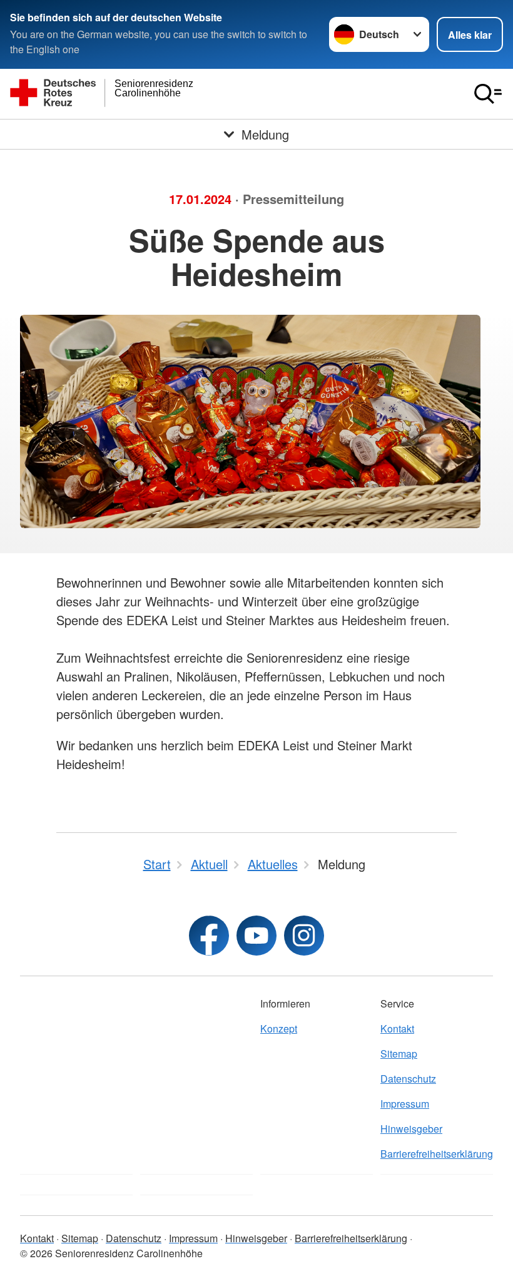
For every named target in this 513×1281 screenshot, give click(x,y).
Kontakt (397, 1028)
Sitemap (398, 1053)
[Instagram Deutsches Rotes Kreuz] (304, 936)
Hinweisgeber (411, 1128)
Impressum (404, 1103)
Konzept (278, 1028)
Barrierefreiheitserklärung (436, 1153)
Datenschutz (408, 1078)
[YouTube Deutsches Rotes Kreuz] (256, 936)
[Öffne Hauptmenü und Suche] (488, 94)
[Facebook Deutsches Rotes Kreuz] (209, 936)
